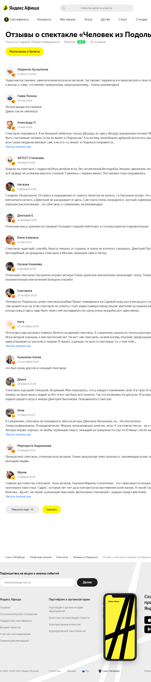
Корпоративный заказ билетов (67, 631)
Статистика (55, 671)
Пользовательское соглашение (19, 614)
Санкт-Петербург (15, 557)
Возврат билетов (10, 627)
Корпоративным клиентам (65, 624)
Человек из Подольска (85, 557)
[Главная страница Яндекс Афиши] (5, 8)
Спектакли (62, 557)
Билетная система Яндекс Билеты (69, 617)
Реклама (71, 671)
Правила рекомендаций (14, 640)
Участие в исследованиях (15, 634)
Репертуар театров (40, 557)
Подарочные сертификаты (16, 620)
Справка (5, 607)
